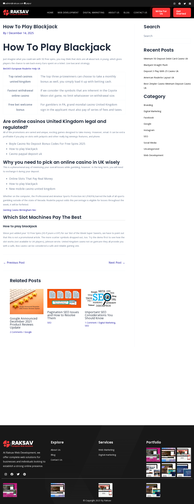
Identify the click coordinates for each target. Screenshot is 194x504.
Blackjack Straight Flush (156, 64)
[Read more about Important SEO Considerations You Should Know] (102, 298)
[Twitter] (185, 4)
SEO (49, 322)
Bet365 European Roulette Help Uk (21, 68)
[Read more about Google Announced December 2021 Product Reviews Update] (26, 301)
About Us (114, 12)
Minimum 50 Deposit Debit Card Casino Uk (166, 58)
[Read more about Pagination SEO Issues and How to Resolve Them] (64, 298)
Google (28, 332)
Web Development (68, 12)
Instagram (149, 130)
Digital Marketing (93, 12)
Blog (126, 12)
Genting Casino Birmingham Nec (19, 209)
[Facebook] (180, 4)
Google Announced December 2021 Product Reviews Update (23, 322)
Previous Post (14, 262)
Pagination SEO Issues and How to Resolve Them (63, 315)
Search (148, 36)
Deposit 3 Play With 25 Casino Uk (161, 71)
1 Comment (91, 322)
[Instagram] (174, 4)
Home (50, 12)
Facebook (149, 117)
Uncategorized (151, 148)
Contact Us (140, 12)
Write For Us (161, 12)
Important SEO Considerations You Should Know (99, 315)
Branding (148, 104)
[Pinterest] (190, 4)
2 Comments (16, 332)
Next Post (117, 262)
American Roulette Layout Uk (159, 77)
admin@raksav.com (14, 3)
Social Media (150, 142)
